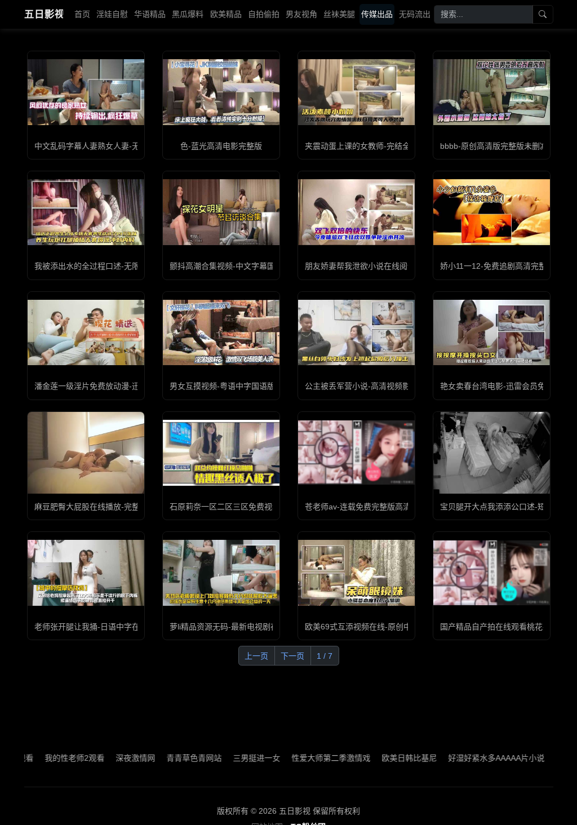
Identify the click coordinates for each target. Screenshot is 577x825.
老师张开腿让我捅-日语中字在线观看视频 (106, 626)
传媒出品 (377, 14)
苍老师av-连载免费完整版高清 (358, 506)
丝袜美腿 (339, 14)
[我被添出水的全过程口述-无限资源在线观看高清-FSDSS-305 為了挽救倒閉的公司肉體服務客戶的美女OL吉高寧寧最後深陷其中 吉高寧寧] (86, 212)
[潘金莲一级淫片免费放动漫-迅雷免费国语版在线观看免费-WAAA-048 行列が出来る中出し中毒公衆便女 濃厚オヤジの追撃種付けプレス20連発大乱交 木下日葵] (86, 332)
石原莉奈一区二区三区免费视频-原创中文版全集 (254, 506)
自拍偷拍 (263, 14)
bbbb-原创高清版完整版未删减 (494, 145)
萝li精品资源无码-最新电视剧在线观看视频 (244, 626)
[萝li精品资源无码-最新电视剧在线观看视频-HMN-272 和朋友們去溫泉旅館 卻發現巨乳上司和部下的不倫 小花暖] (221, 572)
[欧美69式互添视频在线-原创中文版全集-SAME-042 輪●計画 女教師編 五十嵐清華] (356, 572)
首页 (82, 14)
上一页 (256, 655)
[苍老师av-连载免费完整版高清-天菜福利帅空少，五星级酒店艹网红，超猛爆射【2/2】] (356, 452)
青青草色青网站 (173, 757)
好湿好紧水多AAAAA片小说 (475, 757)
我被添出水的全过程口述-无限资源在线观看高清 (118, 265)
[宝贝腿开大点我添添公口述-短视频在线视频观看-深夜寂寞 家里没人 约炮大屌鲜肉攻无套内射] (491, 452)
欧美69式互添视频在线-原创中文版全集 (374, 626)
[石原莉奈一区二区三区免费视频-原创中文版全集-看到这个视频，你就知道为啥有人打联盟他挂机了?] (221, 452)
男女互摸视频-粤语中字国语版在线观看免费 (246, 386)
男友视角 (301, 14)
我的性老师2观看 (53, 757)
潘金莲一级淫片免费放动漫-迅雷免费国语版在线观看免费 (134, 386)
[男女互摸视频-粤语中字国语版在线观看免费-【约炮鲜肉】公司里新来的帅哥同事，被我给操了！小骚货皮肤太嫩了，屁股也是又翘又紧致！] (221, 332)
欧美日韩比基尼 (388, 757)
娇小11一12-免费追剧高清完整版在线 (505, 265)
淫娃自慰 (112, 14)
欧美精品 (226, 14)
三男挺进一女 (235, 757)
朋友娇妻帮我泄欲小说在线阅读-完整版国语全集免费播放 (405, 265)
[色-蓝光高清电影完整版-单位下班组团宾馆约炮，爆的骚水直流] (221, 92)
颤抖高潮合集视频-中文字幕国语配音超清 (242, 265)
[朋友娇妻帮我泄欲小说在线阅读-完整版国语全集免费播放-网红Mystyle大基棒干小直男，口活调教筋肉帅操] (356, 212)
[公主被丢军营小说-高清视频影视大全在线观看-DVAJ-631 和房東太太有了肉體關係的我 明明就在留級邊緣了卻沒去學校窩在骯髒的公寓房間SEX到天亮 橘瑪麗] (356, 332)
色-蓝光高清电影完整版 (221, 145)
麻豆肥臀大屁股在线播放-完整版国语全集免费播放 (122, 506)
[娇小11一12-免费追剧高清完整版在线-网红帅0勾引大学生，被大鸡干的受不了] (491, 212)
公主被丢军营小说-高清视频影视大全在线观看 (385, 386)
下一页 (292, 655)
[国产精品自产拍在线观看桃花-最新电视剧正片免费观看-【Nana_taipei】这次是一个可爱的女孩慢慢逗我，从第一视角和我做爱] (491, 572)
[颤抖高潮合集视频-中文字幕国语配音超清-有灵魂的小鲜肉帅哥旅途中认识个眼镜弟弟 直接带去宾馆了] (221, 212)
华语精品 (150, 14)
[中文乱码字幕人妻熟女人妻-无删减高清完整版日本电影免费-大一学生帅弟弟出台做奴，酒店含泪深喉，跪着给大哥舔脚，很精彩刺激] (86, 92)
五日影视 (44, 14)
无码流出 (414, 14)
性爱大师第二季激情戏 (309, 757)
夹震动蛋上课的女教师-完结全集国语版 (373, 145)
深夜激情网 (114, 757)
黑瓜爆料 (187, 14)
